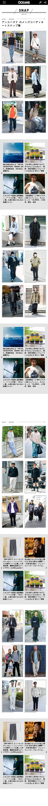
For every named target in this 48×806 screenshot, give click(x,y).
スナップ (11, 18)
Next (46, 173)
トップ (4, 18)
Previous (1, 173)
